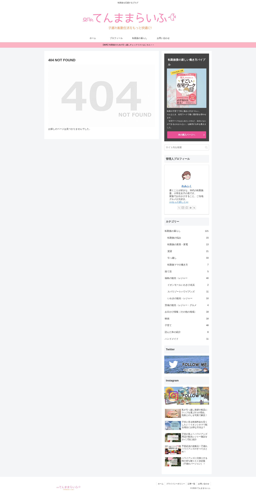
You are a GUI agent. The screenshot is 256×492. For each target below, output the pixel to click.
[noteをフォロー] (186, 207)
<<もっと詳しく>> (178, 202)
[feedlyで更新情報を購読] (190, 207)
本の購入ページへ (186, 135)
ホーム (160, 484)
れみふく (187, 186)
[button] (206, 147)
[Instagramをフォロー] (183, 207)
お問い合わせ (203, 484)
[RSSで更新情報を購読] (194, 207)
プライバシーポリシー (175, 484)
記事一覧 (191, 484)
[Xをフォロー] (179, 207)
